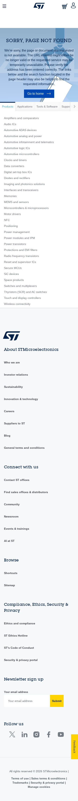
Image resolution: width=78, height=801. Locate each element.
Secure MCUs (13, 268)
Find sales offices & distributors (26, 492)
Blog (7, 435)
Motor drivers (12, 214)
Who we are (12, 362)
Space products (14, 280)
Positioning (11, 226)
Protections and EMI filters (20, 250)
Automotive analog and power (23, 136)
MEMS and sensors (16, 202)
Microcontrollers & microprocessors (26, 208)
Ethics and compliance (19, 623)
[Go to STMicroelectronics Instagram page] (36, 735)
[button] (4, 6)
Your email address (16, 692)
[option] (7, 106)
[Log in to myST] (73, 6)
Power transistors (15, 244)
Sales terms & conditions (48, 778)
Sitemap (9, 585)
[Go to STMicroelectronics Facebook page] (48, 735)
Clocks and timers (15, 160)
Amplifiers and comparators (21, 118)
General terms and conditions (24, 447)
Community (12, 504)
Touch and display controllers (22, 298)
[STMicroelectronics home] (39, 6)
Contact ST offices (16, 480)
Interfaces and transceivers (21, 190)
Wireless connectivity (17, 303)
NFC (7, 220)
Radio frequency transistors (21, 256)
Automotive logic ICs (17, 148)
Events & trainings (16, 528)
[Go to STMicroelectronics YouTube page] (60, 735)
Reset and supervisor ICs (20, 262)
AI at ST (9, 540)
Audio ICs (10, 124)
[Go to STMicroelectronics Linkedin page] (24, 735)
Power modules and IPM (19, 238)
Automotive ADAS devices (20, 130)
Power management (17, 232)
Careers (9, 411)
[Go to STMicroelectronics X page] (13, 735)
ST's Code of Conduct (19, 647)
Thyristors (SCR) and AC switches (25, 292)
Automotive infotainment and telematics (29, 142)
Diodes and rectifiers (17, 178)
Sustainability (13, 386)
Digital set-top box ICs (18, 172)
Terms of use (20, 778)
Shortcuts (10, 573)
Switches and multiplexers (20, 286)
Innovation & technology (21, 399)
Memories (10, 196)
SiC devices (11, 274)
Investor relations (16, 374)
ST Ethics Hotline (16, 635)
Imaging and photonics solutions (24, 184)
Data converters (14, 166)
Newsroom (11, 516)
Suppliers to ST (14, 423)
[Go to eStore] (65, 6)
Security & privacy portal (21, 660)
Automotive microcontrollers (21, 154)
